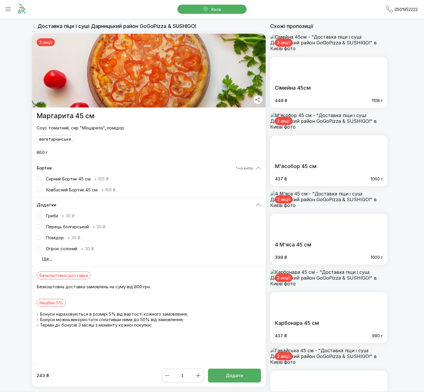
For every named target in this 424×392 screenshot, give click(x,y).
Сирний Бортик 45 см (77, 179)
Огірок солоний (70, 248)
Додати (234, 375)
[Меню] (8, 9)
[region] (149, 199)
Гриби (60, 215)
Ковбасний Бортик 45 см (80, 190)
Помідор (63, 237)
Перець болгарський (75, 226)
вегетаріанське (55, 139)
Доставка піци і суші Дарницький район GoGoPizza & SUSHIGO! (116, 26)
